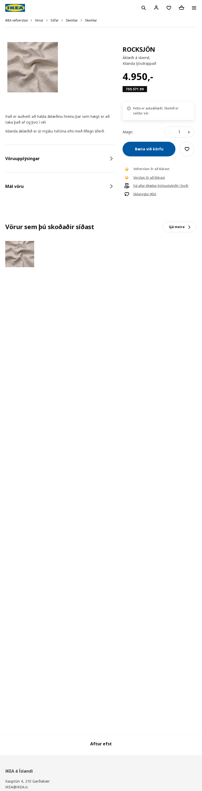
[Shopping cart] (181, 7)
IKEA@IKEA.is (16, 786)
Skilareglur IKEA (144, 194)
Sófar (54, 20)
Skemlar (72, 20)
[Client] (156, 7)
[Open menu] (194, 8)
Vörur (39, 20)
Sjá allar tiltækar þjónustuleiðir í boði (160, 186)
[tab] (60, 158)
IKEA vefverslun (16, 20)
